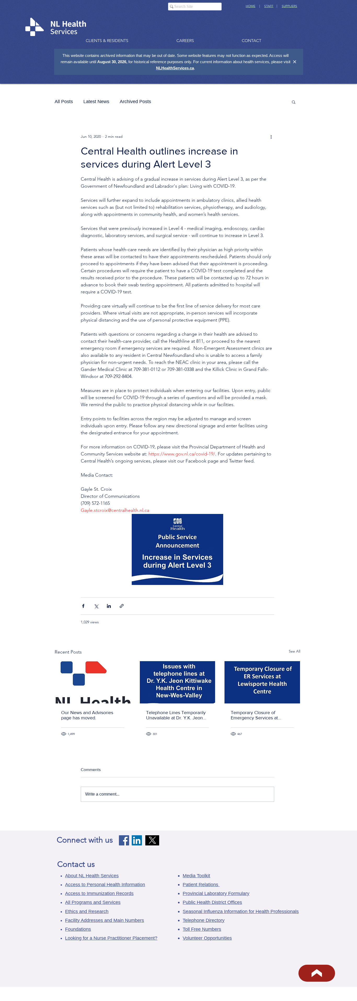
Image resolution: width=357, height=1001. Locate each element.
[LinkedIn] (137, 840)
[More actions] (271, 136)
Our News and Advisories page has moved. (87, 715)
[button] (293, 102)
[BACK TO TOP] (316, 973)
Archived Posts (135, 101)
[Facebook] (124, 840)
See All (294, 651)
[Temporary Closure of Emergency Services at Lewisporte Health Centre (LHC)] (262, 682)
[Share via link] (121, 605)
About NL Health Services (92, 875)
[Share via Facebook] (83, 605)
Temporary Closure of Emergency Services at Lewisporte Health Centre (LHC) (257, 715)
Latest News (96, 101)
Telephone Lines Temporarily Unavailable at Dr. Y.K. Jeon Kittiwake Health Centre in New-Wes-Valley (176, 715)
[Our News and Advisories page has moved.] (92, 682)
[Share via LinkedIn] (108, 605)
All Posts (64, 101)
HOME (250, 6)
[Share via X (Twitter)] (96, 605)
